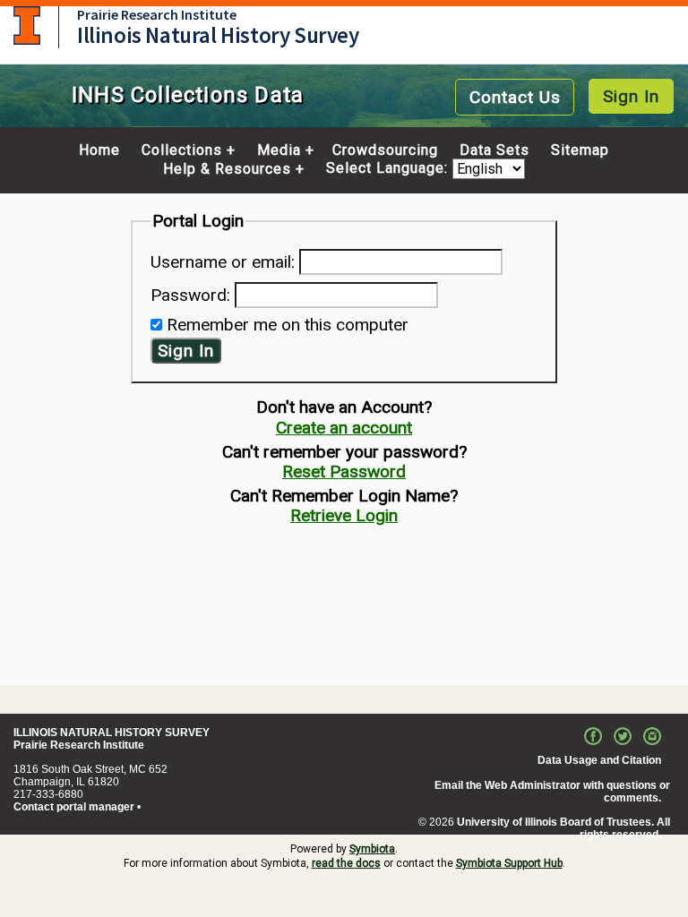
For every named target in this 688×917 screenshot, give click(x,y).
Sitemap (580, 150)
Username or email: (222, 262)
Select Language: (389, 168)
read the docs (346, 863)
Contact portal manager (73, 807)
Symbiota (372, 849)
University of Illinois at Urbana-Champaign (26, 25)
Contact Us (515, 97)
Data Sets (494, 150)
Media (279, 150)
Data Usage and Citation (599, 760)
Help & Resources (227, 169)
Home (99, 150)
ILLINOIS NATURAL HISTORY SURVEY (111, 732)
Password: (190, 295)
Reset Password (344, 471)
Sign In (631, 96)
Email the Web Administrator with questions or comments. (552, 791)
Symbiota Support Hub (509, 863)
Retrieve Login (344, 515)
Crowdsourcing (385, 150)
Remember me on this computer (287, 324)
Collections (182, 150)
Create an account (344, 427)
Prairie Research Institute (156, 14)
